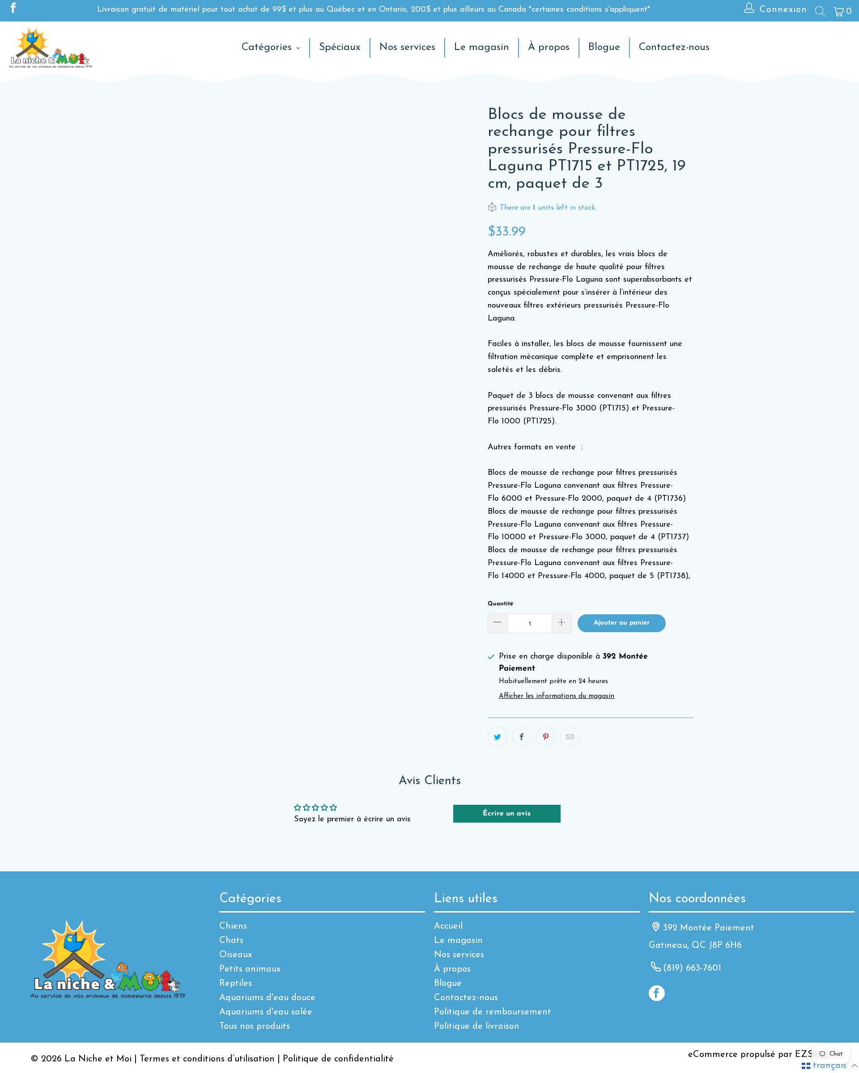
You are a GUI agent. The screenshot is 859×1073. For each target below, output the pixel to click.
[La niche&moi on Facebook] (12, 9)
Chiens (233, 926)
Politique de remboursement (492, 1012)
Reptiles (235, 983)
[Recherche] (819, 11)
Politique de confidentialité (338, 1059)
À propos (452, 969)
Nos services (459, 954)
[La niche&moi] (50, 47)
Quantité (500, 604)
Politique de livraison (476, 1026)
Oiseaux (235, 954)
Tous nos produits (254, 1026)
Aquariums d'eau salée (265, 1012)
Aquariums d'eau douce (267, 997)
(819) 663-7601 (692, 968)
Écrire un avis (507, 813)
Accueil (448, 926)
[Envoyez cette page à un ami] (570, 737)
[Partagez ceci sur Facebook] (522, 737)
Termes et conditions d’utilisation (207, 1059)
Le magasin (458, 940)
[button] (829, 1066)
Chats (231, 940)
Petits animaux (250, 969)
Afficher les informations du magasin (556, 696)
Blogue (448, 983)
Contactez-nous (466, 997)
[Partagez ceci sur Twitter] (497, 737)
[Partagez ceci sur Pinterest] (546, 737)
